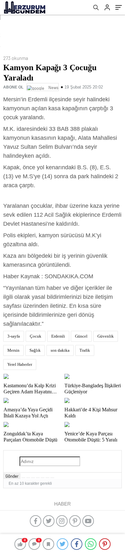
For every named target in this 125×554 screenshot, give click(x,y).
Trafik (84, 350)
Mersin (13, 350)
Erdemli (58, 336)
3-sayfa (13, 336)
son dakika (60, 350)
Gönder (12, 476)
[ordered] (38, 477)
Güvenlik (105, 336)
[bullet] (43, 477)
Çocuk (35, 336)
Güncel (81, 336)
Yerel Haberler (19, 364)
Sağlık (35, 350)
